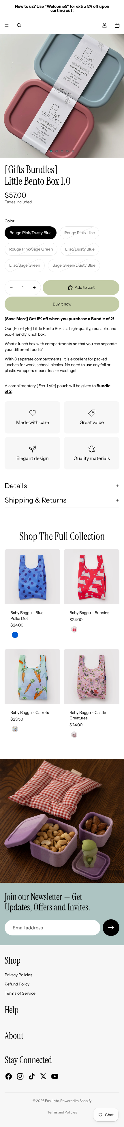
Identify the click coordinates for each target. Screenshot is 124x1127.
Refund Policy (17, 984)
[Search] (19, 25)
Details (16, 486)
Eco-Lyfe (52, 1101)
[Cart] (117, 25)
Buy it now (62, 304)
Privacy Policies (18, 974)
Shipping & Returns (35, 500)
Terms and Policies (62, 1112)
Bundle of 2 (102, 318)
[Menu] (6, 25)
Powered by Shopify (75, 1101)
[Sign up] (111, 927)
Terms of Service (20, 993)
